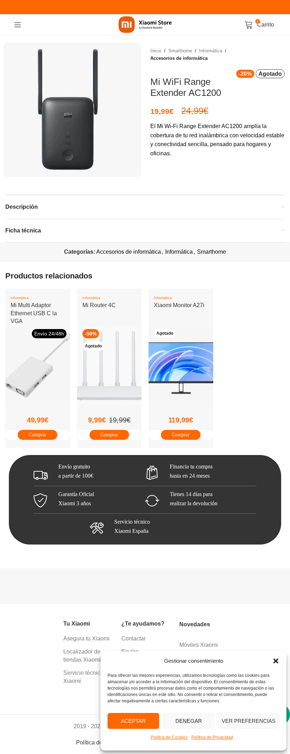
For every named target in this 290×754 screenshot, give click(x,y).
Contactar (133, 638)
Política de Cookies (169, 737)
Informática (210, 50)
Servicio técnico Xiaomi (83, 677)
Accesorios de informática (179, 58)
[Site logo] (145, 24)
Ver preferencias (249, 721)
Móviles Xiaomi (198, 645)
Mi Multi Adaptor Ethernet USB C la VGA (34, 313)
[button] (275, 660)
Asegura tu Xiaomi (86, 638)
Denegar (188, 721)
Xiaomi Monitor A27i (179, 305)
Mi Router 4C (99, 305)
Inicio (155, 50)
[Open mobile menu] (18, 25)
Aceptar (133, 721)
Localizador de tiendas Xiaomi (82, 655)
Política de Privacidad (212, 737)
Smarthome (180, 50)
